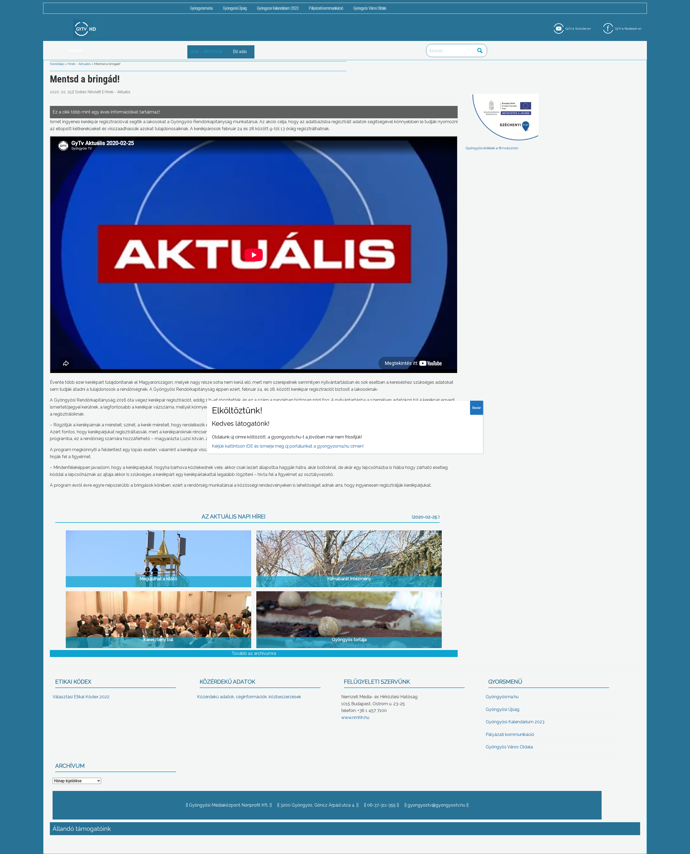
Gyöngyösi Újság (235, 8)
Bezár (476, 408)
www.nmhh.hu (355, 717)
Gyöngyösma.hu (201, 8)
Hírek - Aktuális (79, 64)
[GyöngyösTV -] (85, 28)
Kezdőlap (57, 64)
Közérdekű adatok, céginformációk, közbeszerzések (249, 696)
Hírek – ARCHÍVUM (206, 51)
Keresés (480, 50)
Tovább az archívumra (254, 653)
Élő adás (240, 51)
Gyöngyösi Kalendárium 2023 (277, 8)
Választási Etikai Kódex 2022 (81, 696)
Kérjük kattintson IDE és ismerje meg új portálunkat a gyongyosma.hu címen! (288, 446)
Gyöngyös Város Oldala (369, 8)
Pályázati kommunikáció (326, 8)
